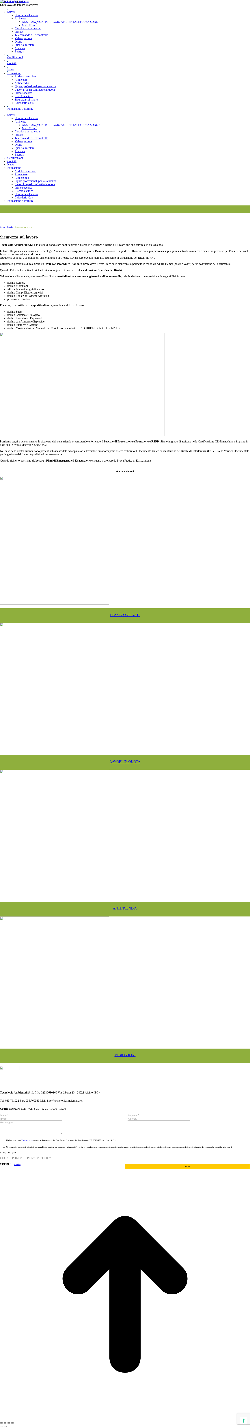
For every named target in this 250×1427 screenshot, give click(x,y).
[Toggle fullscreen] (8, 1423)
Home (2, 227)
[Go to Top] (125, 1418)
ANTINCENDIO (125, 908)
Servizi (10, 227)
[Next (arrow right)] (5, 1426)
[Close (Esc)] (1, 1423)
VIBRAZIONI (125, 1055)
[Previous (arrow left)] (1, 1426)
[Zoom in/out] (12, 1423)
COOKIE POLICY (11, 1158)
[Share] (5, 1423)
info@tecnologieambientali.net (64, 1100)
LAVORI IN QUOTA (125, 761)
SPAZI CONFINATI (125, 615)
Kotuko (17, 1164)
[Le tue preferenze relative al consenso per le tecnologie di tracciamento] (243, 1420)
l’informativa (27, 1140)
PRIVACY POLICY (39, 1158)
